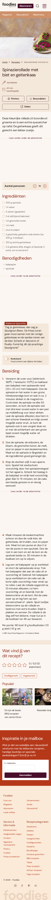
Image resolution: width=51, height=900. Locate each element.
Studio (29, 804)
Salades (30, 830)
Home (5, 62)
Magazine (7, 14)
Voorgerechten (33, 838)
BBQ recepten (33, 858)
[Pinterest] (29, 885)
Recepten (15, 62)
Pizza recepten (33, 866)
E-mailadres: (10, 763)
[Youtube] (35, 885)
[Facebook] (22, 885)
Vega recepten (33, 874)
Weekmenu (38, 14)
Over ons (7, 800)
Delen (27, 106)
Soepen (30, 834)
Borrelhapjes (32, 850)
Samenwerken (33, 800)
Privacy (6, 849)
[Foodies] (9, 6)
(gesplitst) (15, 211)
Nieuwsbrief (22, 14)
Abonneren (25, 5)
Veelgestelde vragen (12, 834)
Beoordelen (39, 98)
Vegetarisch (29, 675)
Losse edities (9, 812)
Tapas (29, 862)
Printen (15, 98)
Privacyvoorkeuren (11, 856)
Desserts (31, 846)
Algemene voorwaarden (9, 843)
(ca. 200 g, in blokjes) (25, 236)
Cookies (6, 852)
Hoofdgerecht (11, 675)
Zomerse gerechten (35, 854)
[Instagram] (15, 885)
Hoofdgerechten (34, 842)
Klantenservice (9, 830)
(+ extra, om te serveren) (25, 248)
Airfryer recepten (34, 870)
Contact (7, 838)
